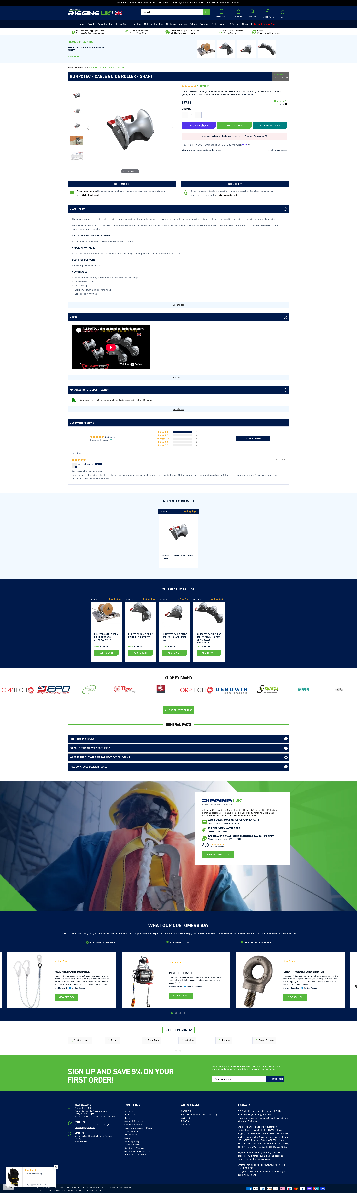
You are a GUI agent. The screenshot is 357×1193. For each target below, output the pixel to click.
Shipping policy (59, 1190)
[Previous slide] (88, 128)
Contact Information (133, 1121)
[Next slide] (172, 128)
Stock (281, 104)
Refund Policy (131, 1134)
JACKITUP (186, 1118)
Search (127, 1138)
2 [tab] (176, 1013)
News (127, 1118)
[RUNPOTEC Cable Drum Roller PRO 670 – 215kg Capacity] (206, 49)
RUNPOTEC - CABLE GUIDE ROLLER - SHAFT (178, 557)
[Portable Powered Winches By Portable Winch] (89, 689)
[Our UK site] (118, 13)
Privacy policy (125, 1187)
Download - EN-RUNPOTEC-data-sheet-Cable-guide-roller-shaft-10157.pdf (116, 399)
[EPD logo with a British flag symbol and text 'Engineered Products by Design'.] (53, 690)
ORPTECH (185, 1124)
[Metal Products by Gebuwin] (232, 690)
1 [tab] (172, 1013)
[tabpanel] (178, 538)
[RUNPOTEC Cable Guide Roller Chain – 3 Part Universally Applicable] (267, 48)
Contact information (75, 1190)
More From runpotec (277, 150)
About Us (128, 1111)
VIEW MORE (73, 56)
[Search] (206, 12)
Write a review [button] (253, 438)
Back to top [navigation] (178, 304)
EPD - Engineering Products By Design (199, 1114)
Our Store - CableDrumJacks (138, 1151)
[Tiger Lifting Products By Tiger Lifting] (125, 689)
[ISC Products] (339, 689)
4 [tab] (184, 1013)
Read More (247, 94)
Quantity (186, 108)
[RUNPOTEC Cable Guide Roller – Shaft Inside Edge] (246, 49)
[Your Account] (238, 12)
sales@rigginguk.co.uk (85, 1127)
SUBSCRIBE (278, 1079)
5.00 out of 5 (111, 436)
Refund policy (113, 1187)
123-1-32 (283, 77)
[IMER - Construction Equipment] (303, 689)
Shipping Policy (131, 1141)
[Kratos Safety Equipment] (267, 689)
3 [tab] (180, 1013)
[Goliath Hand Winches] (161, 689)
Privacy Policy (131, 1131)
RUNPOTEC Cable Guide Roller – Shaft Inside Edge (174, 637)
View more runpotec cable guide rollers (201, 150)
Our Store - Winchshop (135, 1148)
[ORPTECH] (17, 690)
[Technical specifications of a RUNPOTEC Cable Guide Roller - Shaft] (77, 155)
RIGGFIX (185, 1121)
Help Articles (130, 1114)
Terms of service (45, 1190)
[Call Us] (222, 12)
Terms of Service (132, 1144)
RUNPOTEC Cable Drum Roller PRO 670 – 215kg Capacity (106, 637)
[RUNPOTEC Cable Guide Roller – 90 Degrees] (226, 49)
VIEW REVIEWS (66, 997)
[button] (252, 14)
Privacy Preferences (93, 1190)
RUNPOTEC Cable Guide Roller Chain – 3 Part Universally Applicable (209, 638)
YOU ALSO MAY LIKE (178, 588)
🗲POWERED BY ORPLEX (136, 1154)
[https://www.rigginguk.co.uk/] (90, 12)
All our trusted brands (178, 710)
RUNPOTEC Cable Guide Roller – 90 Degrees (140, 635)
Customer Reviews (133, 1124)
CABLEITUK (186, 1111)
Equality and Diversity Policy (138, 1128)
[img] (79, 459)
